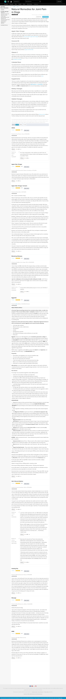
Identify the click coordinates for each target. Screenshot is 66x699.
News (24, 4)
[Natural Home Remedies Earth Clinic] (5, 1)
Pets (16, 4)
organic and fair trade (29, 49)
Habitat (20, 4)
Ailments (11, 4)
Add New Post (16, 1)
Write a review (26, 130)
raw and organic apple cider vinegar (31, 36)
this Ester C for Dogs (17, 59)
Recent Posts (29, 4)
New (21, 124)
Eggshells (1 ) (3, 18)
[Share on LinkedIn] (15, 14)
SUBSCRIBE (59, 1)
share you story (42, 114)
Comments (46, 16)
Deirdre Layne (35, 14)
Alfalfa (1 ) (2, 12)
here (42, 76)
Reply (14, 149)
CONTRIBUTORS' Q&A (4, 25)
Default (17, 124)
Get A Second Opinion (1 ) (5, 19)
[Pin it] (13, 14)
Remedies (6, 4)
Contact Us (36, 4)
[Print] (17, 14)
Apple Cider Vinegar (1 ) (5, 13)
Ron (16, 303)
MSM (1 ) (2, 23)
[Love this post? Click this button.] (27, 158)
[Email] (16, 14)
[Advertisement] (20, 676)
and (37, 84)
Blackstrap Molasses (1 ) (5, 17)
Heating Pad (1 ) (3, 20)
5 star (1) (13, 166)
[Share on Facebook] (12, 14)
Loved (25, 124)
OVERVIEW (2, 9)
